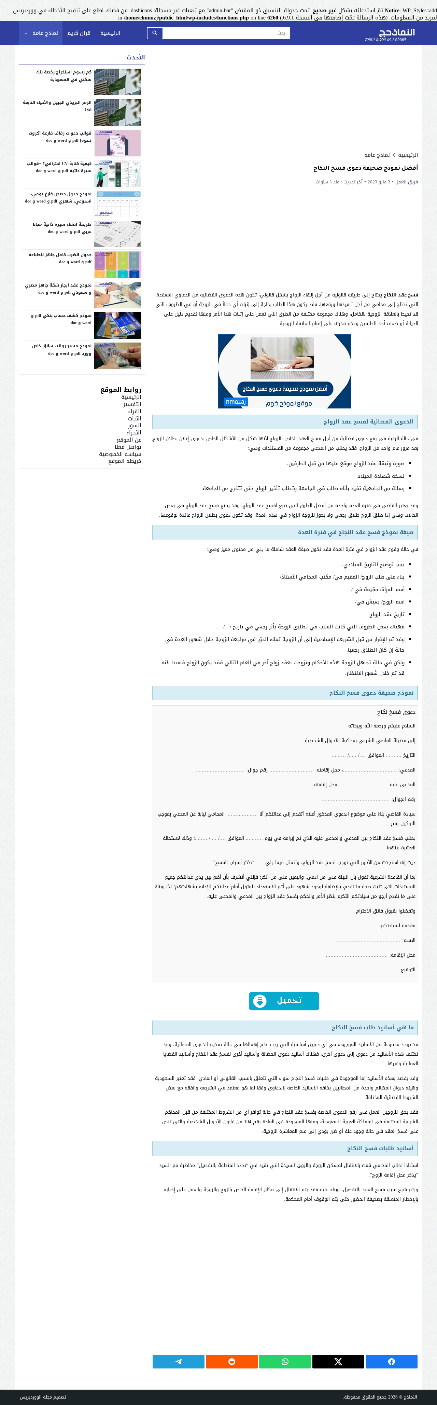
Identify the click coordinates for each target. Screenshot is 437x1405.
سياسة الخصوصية (120, 454)
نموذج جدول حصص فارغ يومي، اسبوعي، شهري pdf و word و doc (58, 197)
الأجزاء (133, 432)
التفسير (132, 404)
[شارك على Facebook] (391, 1362)
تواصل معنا (128, 447)
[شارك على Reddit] (232, 1362)
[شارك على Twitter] (338, 1362)
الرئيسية (110, 33)
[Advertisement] (285, 98)
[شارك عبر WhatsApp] (285, 1362)
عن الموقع (129, 439)
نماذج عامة (45, 33)
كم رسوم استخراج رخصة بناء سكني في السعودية (63, 75)
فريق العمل (406, 182)
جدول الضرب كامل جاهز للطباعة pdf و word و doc (60, 258)
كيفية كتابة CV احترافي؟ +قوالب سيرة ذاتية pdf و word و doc (59, 167)
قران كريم (78, 33)
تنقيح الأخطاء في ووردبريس (46, 10)
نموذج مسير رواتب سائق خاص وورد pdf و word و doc (61, 349)
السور (134, 425)
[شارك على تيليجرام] (178, 1362)
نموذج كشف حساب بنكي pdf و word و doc (61, 319)
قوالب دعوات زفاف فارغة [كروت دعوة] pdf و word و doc (60, 136)
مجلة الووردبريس (36, 1397)
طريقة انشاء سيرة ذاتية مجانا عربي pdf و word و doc (62, 228)
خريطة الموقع (124, 461)
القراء (134, 411)
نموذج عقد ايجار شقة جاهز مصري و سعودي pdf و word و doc (58, 288)
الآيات (134, 418)
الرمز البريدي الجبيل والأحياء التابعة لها (57, 106)
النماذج (410, 1397)
